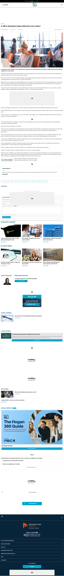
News (5, 181)
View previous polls (31, 467)
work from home (24, 181)
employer (33, 181)
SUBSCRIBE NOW (31, 304)
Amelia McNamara (5, 29)
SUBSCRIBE (32, 566)
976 (29, 181)
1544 (19, 181)
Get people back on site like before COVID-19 (13, 460)
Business (2, 24)
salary (12, 181)
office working (45, 181)
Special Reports (8, 408)
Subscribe (31, 1)
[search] (62, 517)
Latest (9, 181)
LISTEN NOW (22, 281)
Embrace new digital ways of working (11, 464)
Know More (5, 174)
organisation (39, 181)
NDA (16, 181)
